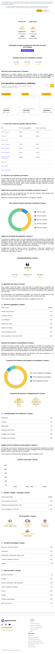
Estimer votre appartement (36, 625)
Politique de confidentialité (33, 639)
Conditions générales (32, 637)
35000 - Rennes (4, 166)
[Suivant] (52, 85)
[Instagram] (6, 624)
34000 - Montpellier (5, 148)
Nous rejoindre (31, 644)
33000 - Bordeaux (5, 152)
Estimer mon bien (26, 50)
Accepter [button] (39, 10)
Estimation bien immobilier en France (36, 643)
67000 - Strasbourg (5, 144)
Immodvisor (10, 630)
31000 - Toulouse (5, 132)
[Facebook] (2, 624)
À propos (30, 635)
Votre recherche (33, 629)
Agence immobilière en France (35, 641)
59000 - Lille (4, 162)
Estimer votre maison (35, 623)
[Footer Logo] (8, 620)
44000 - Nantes (4, 140)
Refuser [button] (45, 10)
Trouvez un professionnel (35, 627)
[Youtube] (9, 624)
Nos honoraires (31, 646)
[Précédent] (46, 85)
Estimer (32, 621)
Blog (31, 631)
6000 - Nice (3, 136)
